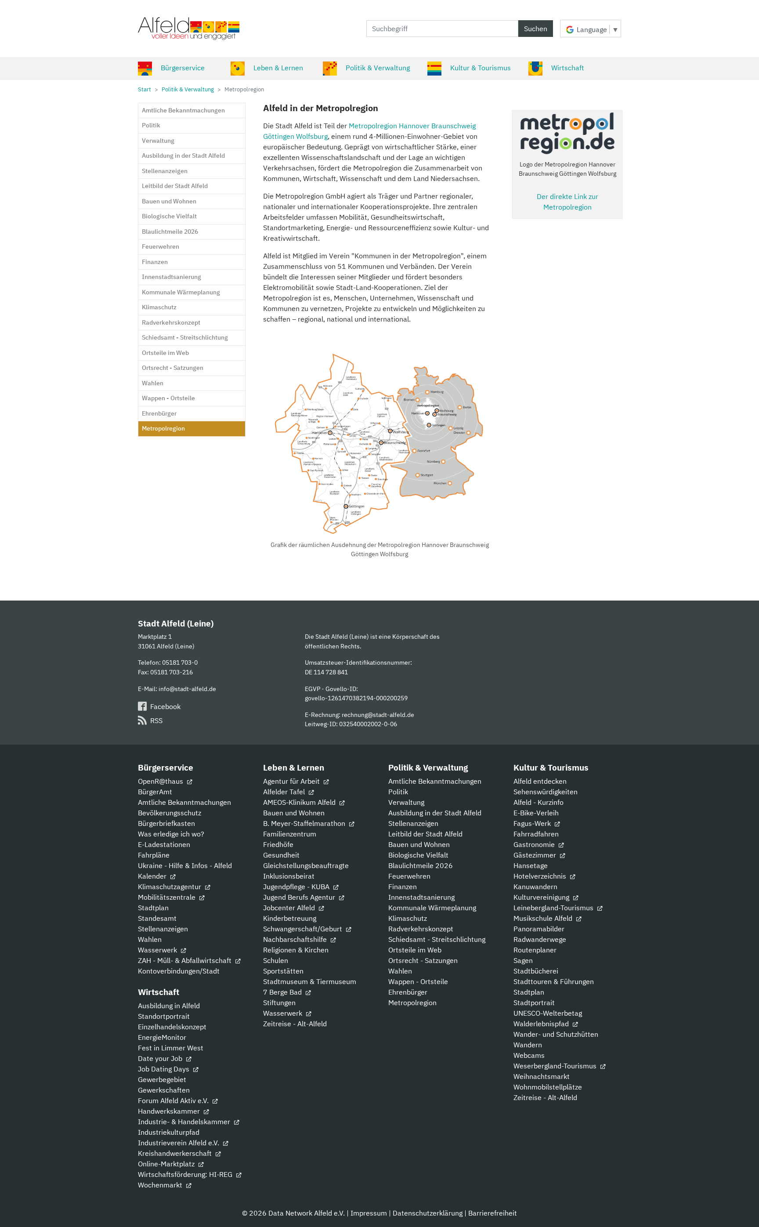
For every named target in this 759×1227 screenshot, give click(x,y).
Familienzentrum (289, 833)
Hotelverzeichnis (540, 876)
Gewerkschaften (164, 1090)
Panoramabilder (538, 928)
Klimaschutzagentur (170, 886)
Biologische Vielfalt (418, 855)
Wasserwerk (158, 949)
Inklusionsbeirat (288, 876)
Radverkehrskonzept (420, 928)
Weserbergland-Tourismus (555, 1065)
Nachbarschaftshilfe (296, 939)
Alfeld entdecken (540, 781)
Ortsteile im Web (414, 949)
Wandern (527, 1044)
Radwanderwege (539, 939)
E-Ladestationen (164, 844)
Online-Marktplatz (167, 1163)
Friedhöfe (278, 844)
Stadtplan (153, 907)
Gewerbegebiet (162, 1079)
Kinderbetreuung (289, 918)
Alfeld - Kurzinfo (538, 802)
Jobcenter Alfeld (290, 907)
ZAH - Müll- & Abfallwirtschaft (185, 960)
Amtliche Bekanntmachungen (184, 802)
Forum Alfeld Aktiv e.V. (174, 1100)
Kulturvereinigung (542, 897)
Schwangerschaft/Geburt (303, 928)
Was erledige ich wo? (171, 833)
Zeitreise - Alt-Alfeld (295, 1023)
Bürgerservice (183, 67)
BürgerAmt (155, 791)
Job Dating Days (164, 1068)
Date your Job (161, 1058)
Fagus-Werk (533, 823)
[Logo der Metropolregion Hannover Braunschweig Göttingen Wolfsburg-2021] (567, 133)
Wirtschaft (567, 67)
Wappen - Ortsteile (418, 981)
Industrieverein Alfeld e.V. (179, 1142)
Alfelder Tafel (285, 791)
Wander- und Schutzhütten (555, 1034)
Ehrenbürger (407, 992)
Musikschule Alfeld (543, 918)
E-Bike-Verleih (536, 812)
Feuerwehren (409, 876)
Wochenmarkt (161, 1184)
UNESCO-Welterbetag (547, 1013)
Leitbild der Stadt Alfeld (425, 833)
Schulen (275, 960)
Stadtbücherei (535, 970)
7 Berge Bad (283, 992)
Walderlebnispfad (542, 1023)
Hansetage (530, 865)
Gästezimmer (535, 855)
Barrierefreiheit (492, 1213)
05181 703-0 (180, 662)
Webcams (529, 1055)
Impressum (369, 1213)
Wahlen (150, 939)
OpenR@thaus (161, 781)
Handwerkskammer (170, 1111)
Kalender (153, 876)
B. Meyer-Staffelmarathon (305, 823)
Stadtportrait (534, 1002)
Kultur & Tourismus (480, 67)
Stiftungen (279, 1002)
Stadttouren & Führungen (553, 981)
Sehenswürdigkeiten (545, 791)
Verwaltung (406, 802)
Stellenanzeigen (163, 928)
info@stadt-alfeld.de (187, 688)
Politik (398, 791)
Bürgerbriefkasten (166, 823)
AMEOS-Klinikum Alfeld (300, 802)
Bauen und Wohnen (294, 812)
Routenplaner (535, 949)
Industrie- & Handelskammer (185, 1121)
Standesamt (157, 918)
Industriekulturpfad (168, 1132)
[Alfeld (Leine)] (188, 28)
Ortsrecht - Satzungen (423, 960)
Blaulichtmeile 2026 (420, 865)
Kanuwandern (535, 886)
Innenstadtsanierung (421, 897)
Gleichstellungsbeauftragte (306, 865)
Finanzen (402, 886)
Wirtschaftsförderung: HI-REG (186, 1174)
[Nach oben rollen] (739, 1207)
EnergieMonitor (162, 1037)
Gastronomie (535, 844)
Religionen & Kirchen (296, 949)
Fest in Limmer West (170, 1047)
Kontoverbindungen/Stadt (179, 970)
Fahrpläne (154, 855)
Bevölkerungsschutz (169, 812)
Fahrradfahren (536, 833)
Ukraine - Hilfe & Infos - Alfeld (185, 865)
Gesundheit (281, 855)
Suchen (535, 28)
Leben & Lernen (278, 67)
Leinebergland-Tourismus (554, 907)
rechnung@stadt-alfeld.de (378, 714)
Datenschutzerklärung (428, 1213)
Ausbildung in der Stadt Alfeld (434, 812)
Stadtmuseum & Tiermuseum (309, 981)
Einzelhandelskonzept (172, 1026)
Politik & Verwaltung (378, 67)
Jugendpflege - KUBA (297, 886)
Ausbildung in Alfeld (169, 1005)
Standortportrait (164, 1016)
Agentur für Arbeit (292, 781)
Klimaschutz (407, 918)
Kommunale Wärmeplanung (432, 907)
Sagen (523, 960)
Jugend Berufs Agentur (300, 897)
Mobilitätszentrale (167, 897)
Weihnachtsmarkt (541, 1076)
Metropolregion (412, 1002)
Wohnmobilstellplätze (547, 1086)
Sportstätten (283, 970)
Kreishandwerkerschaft (175, 1153)
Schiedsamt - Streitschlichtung (436, 939)
